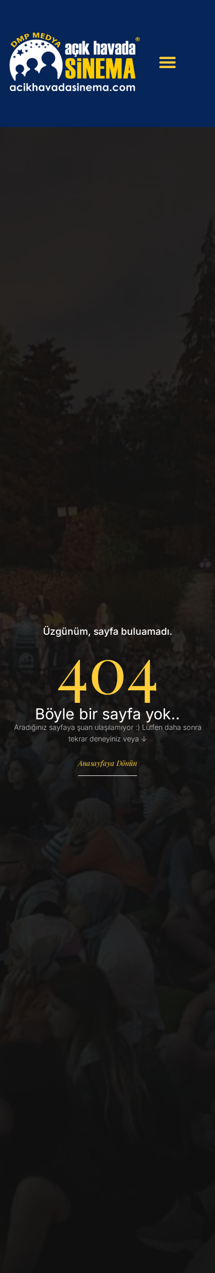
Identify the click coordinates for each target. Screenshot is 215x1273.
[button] (167, 62)
